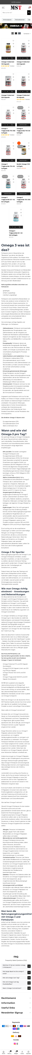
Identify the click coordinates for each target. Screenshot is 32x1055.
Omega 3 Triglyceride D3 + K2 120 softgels (15, 233)
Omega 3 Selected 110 (10, 664)
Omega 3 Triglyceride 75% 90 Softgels (8, 166)
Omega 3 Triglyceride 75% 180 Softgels (8, 131)
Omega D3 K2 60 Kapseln (11, 668)
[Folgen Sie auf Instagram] (15, 1043)
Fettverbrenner (20, 20)
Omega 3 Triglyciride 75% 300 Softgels (23, 200)
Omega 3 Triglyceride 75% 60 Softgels (23, 131)
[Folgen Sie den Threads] (17, 1043)
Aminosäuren (7, 20)
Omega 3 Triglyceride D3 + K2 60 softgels (8, 200)
